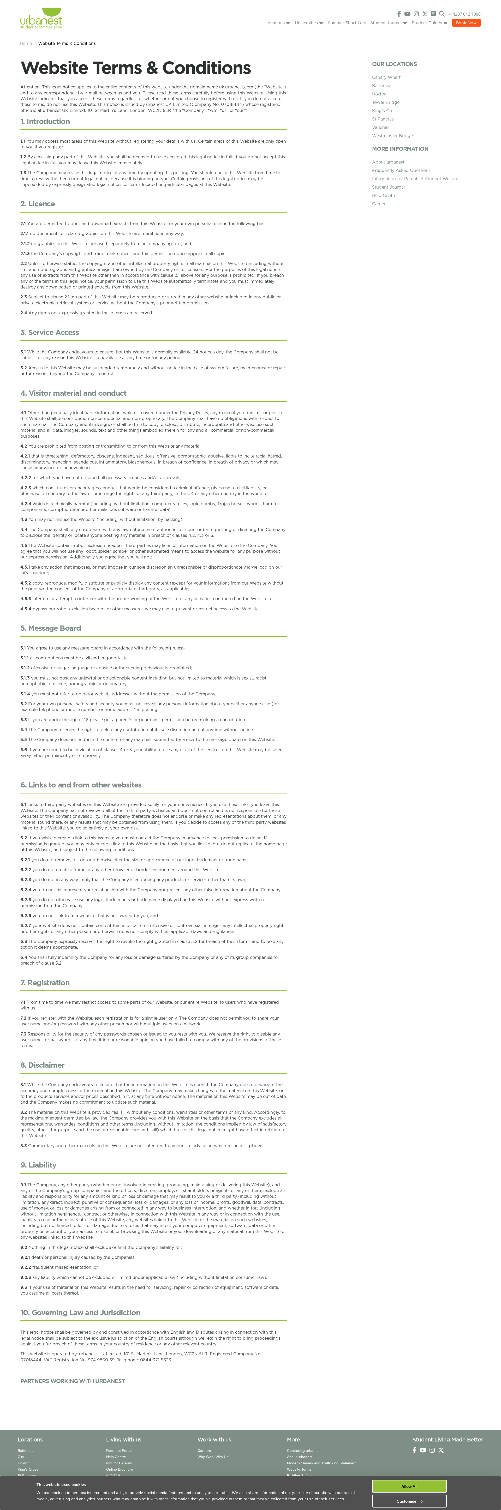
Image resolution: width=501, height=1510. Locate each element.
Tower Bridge (385, 102)
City (21, 1457)
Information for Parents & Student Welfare (415, 178)
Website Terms (299, 1469)
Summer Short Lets (347, 22)
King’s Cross (385, 110)
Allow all (409, 1486)
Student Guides (427, 22)
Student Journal (386, 22)
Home (26, 43)
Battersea (381, 85)
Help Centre (384, 195)
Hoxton (379, 94)
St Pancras (383, 119)
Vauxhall (380, 127)
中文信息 (113, 1475)
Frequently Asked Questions (401, 170)
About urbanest (388, 162)
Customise (406, 1501)
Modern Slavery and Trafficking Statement (321, 1463)
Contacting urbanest (303, 1450)
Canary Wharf (386, 77)
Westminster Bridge (392, 135)
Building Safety (299, 1475)
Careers (379, 203)
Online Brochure (119, 1469)
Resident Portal (119, 1450)
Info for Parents (119, 1463)
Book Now (466, 22)
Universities (306, 22)
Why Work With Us (213, 1457)
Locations (275, 22)
